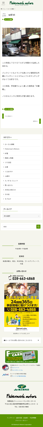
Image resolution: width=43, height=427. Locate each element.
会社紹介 (25, 418)
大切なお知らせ (10, 190)
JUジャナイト (15, 367)
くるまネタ (9, 171)
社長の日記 (19, 418)
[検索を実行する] (38, 227)
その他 (7, 194)
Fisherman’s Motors (12, 149)
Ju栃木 (7, 176)
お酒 (6, 167)
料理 (6, 153)
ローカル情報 (8, 19)
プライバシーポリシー (21, 420)
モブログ (8, 199)
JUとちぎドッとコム (17, 370)
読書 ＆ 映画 (9, 158)
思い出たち (9, 185)
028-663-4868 (23, 407)
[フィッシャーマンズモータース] (21, 3)
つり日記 (8, 162)
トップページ (11, 418)
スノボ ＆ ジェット (11, 181)
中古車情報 (33, 418)
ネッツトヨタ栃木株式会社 (19, 376)
